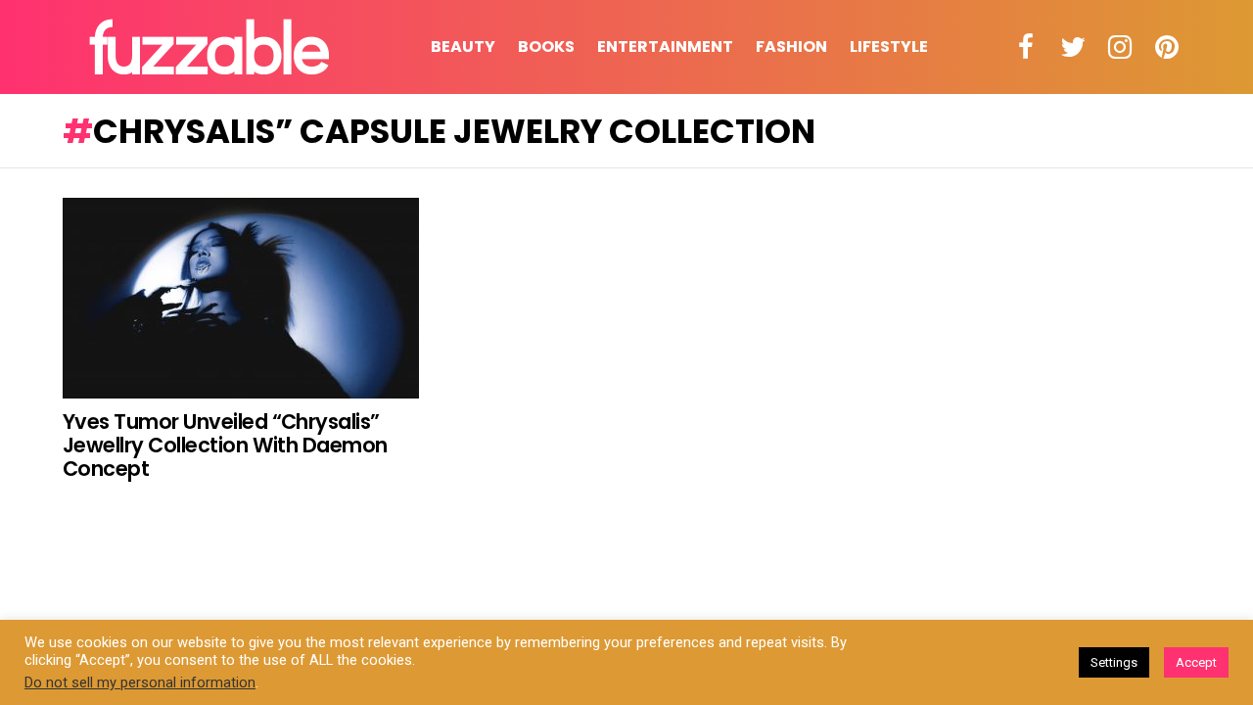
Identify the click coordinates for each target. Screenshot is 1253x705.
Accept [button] (1196, 662)
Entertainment (665, 46)
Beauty (463, 46)
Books (546, 46)
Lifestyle (889, 46)
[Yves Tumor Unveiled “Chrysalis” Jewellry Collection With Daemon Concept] (241, 298)
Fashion (791, 46)
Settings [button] (1114, 662)
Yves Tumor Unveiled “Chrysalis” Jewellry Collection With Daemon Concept (225, 444)
